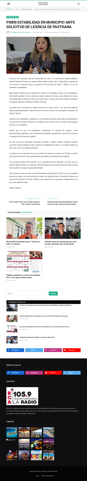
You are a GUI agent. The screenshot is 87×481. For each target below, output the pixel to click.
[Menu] (8, 3)
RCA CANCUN (53, 471)
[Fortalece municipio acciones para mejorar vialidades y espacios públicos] (12, 307)
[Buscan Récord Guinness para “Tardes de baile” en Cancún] (24, 228)
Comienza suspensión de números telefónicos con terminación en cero (44, 327)
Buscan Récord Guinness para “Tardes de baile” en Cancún (23, 243)
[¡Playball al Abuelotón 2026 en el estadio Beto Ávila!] (12, 339)
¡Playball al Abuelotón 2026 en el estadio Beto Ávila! (37, 337)
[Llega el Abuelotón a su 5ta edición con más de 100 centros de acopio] (12, 318)
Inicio (37, 476)
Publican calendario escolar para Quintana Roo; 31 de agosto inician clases (23, 276)
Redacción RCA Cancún (21, 32)
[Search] (78, 3)
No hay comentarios (52, 32)
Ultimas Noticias (12, 17)
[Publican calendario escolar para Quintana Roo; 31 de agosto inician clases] (24, 261)
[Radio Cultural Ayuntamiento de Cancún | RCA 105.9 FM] (43, 3)
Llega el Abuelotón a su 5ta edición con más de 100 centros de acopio (43, 316)
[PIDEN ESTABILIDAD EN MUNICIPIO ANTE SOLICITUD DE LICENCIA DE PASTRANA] (43, 55)
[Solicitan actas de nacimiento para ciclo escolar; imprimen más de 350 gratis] (63, 228)
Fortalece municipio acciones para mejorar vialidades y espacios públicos (45, 305)
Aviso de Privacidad (47, 476)
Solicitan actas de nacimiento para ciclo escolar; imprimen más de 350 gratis (60, 243)
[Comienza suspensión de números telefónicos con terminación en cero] (12, 329)
